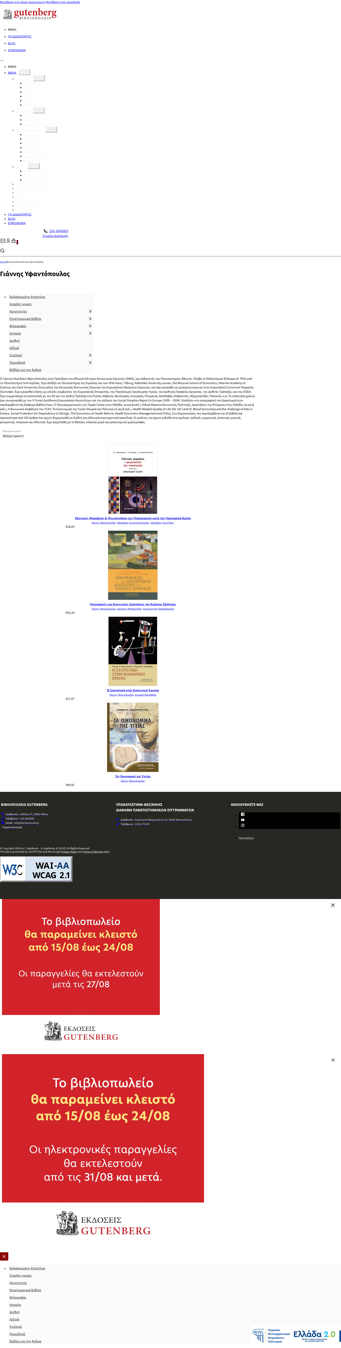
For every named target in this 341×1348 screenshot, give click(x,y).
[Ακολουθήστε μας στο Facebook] (243, 815)
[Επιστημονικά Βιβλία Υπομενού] (51, 129)
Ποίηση (29, 96)
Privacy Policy (69, 852)
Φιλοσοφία (23, 111)
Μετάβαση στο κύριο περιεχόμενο (22, 2)
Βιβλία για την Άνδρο (30, 201)
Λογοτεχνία (23, 79)
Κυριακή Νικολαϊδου (145, 695)
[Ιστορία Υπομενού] (34, 166)
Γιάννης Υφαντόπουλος (104, 523)
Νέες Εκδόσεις (25, 206)
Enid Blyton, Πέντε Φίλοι (32, 188)
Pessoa (28, 92)
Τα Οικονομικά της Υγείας (133, 776)
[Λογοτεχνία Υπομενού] (39, 78)
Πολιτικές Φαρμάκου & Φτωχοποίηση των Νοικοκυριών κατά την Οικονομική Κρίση (133, 518)
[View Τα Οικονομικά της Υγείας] (133, 771)
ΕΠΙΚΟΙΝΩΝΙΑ (17, 50)
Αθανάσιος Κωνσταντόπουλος (133, 523)
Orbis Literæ (32, 83)
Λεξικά (20, 193)
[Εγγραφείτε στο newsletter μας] (3, 242)
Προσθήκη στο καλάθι (163, 527)
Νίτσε (27, 115)
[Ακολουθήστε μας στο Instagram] (243, 826)
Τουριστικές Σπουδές (38, 156)
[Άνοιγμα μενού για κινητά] (1, 60)
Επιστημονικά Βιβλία (29, 130)
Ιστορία (21, 167)
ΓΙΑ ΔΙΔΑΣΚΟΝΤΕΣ (20, 36)
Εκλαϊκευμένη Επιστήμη (27, 296)
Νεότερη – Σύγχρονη (37, 124)
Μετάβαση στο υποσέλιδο (63, 2)
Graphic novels (20, 304)
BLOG (11, 43)
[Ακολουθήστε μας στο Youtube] (243, 820)
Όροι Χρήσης (246, 838)
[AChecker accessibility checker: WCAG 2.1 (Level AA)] (36, 881)
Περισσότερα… (34, 105)
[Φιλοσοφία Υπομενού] (38, 110)
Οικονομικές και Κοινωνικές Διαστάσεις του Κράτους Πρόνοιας (133, 604)
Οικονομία (31, 134)
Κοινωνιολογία (33, 147)
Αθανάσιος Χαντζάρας (162, 523)
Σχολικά (21, 197)
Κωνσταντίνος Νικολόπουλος (158, 609)
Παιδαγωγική (32, 143)
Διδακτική (30, 152)
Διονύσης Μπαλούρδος (129, 609)
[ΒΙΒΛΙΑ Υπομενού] (24, 72)
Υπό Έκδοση (24, 210)
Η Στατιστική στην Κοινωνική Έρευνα (133, 690)
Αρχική (3, 262)
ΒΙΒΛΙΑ (12, 73)
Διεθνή (20, 184)
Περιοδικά (17, 362)
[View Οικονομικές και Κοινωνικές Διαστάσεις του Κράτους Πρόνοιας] (133, 599)
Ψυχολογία (31, 139)
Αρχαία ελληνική (35, 120)
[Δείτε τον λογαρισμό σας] (8, 242)
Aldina (28, 87)
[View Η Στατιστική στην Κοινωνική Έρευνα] (132, 685)
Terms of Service (92, 852)
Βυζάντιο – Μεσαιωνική (39, 175)
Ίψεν (27, 100)
